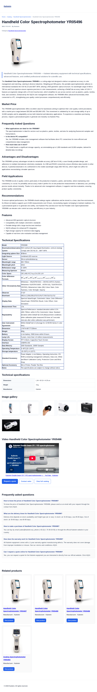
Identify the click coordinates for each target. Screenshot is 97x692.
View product (9, 620)
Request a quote (10, 481)
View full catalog (42, 481)
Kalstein (7, 6)
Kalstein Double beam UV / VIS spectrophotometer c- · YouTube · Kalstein (32, 475)
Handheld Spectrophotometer (17, 30)
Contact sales (26, 481)
